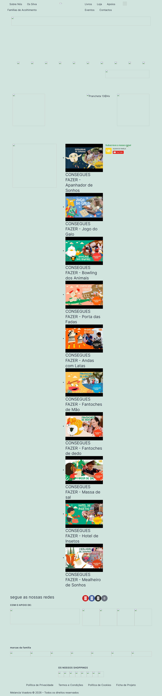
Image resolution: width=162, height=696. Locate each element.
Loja (99, 4)
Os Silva (32, 4)
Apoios (111, 4)
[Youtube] (85, 598)
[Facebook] (92, 598)
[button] (125, 4)
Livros (88, 4)
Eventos (89, 9)
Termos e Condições (70, 685)
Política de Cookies (99, 685)
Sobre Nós (15, 4)
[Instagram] (98, 598)
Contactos (105, 9)
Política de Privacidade (39, 685)
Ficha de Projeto (126, 685)
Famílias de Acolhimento (22, 9)
